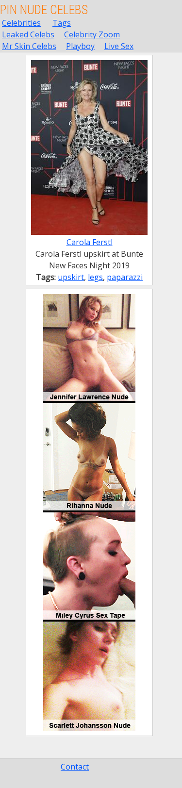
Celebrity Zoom (92, 34)
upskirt (71, 277)
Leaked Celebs (28, 34)
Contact (75, 766)
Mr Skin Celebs (29, 46)
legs (95, 277)
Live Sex (118, 46)
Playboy (80, 46)
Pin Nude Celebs (44, 9)
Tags (61, 22)
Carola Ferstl (89, 242)
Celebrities (21, 22)
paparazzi (125, 277)
